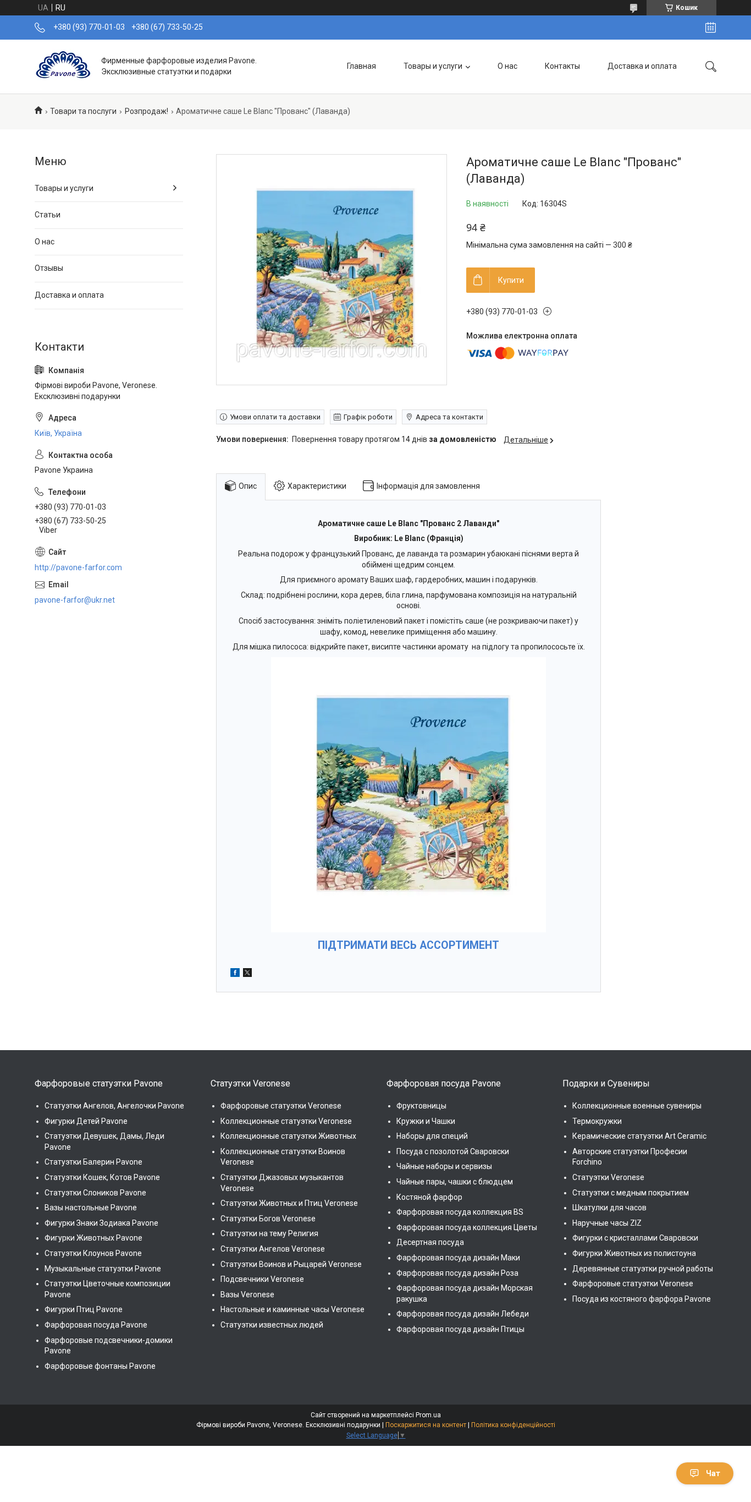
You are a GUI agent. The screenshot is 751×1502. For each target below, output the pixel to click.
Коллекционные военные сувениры (637, 1105)
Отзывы (49, 268)
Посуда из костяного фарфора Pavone (641, 1299)
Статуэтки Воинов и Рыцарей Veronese (291, 1264)
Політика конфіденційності (513, 1425)
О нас (507, 66)
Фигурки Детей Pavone (86, 1121)
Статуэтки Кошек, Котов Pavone (102, 1177)
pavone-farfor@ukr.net (75, 600)
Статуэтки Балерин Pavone (93, 1161)
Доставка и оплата (642, 66)
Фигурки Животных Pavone (93, 1237)
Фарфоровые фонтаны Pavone (100, 1366)
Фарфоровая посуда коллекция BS (459, 1212)
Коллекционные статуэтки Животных (288, 1136)
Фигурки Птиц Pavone (84, 1309)
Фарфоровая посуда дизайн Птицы (460, 1329)
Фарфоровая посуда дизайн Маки (458, 1257)
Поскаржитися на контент (425, 1425)
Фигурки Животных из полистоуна (634, 1253)
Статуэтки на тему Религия (269, 1233)
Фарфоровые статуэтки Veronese (280, 1105)
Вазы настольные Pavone (91, 1207)
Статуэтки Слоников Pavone (95, 1192)
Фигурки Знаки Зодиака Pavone (101, 1223)
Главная (361, 66)
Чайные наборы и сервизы (444, 1166)
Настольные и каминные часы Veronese (292, 1309)
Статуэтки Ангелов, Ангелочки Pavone (114, 1105)
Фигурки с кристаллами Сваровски (635, 1237)
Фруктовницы (421, 1105)
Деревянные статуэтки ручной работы (642, 1268)
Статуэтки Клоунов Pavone (93, 1253)
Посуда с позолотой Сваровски (452, 1151)
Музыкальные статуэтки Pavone (103, 1268)
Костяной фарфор (429, 1197)
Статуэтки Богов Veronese (268, 1218)
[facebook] (235, 974)
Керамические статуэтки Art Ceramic (639, 1136)
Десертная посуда (430, 1242)
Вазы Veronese (247, 1294)
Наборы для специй (432, 1136)
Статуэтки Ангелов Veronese (272, 1248)
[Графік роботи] (710, 27)
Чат (713, 1473)
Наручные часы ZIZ (607, 1223)
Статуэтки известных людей (271, 1324)
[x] (247, 974)
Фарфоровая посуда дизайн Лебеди (462, 1313)
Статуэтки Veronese (608, 1177)
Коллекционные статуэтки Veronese (286, 1121)
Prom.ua (428, 1415)
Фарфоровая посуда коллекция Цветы (466, 1227)
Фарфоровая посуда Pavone (96, 1324)
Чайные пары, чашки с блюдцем (454, 1181)
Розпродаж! (146, 111)
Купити (511, 280)
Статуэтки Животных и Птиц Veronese (289, 1203)
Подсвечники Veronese (262, 1279)
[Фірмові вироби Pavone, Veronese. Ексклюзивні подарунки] (64, 66)
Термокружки (597, 1121)
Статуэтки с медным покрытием (630, 1192)
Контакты (562, 66)
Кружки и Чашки (425, 1121)
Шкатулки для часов (609, 1207)
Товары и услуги (433, 66)
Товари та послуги (83, 111)
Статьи (47, 214)
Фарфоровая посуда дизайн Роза (457, 1273)
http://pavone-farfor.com (78, 567)
